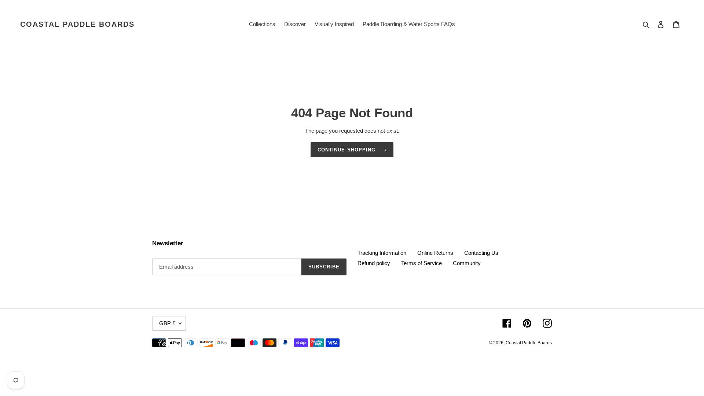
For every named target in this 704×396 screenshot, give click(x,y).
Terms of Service (421, 263)
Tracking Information (382, 253)
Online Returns (435, 253)
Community (467, 263)
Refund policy (374, 263)
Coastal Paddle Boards (77, 24)
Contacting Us (481, 253)
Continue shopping (346, 150)
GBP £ (167, 323)
